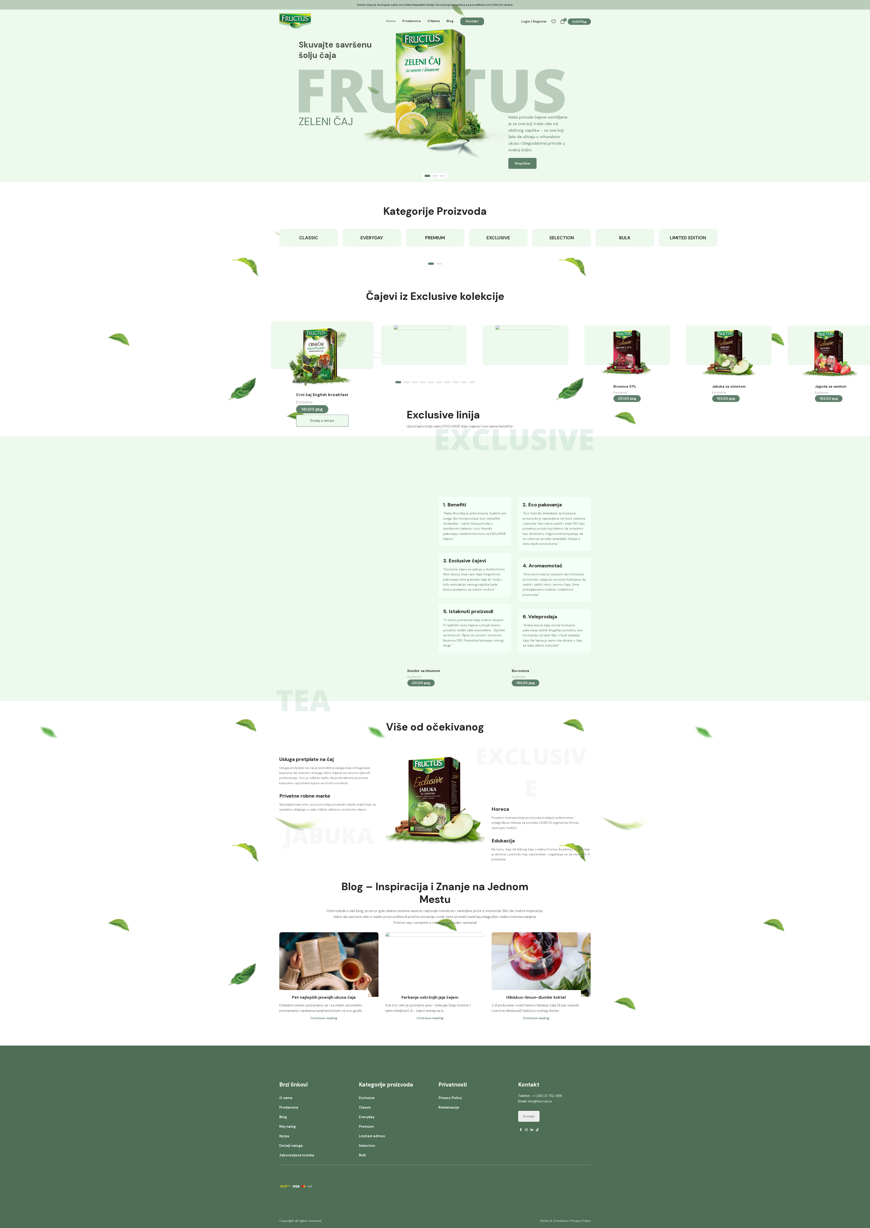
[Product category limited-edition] (688, 237)
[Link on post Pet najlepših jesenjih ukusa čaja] (329, 964)
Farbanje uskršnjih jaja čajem (430, 997)
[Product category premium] (435, 237)
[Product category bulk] (625, 237)
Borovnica (520, 671)
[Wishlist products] (553, 21)
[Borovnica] (523, 496)
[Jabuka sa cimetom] (727, 353)
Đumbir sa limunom (423, 671)
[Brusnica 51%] (625, 353)
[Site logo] (295, 21)
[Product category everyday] (372, 237)
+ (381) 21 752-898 (547, 1096)
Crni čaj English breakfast (322, 394)
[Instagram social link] (526, 1130)
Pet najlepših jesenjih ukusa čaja (324, 997)
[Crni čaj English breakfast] (320, 355)
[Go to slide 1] (427, 176)
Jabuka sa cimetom (729, 386)
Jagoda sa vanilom (830, 386)
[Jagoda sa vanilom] (829, 353)
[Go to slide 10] (472, 382)
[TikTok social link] (537, 1130)
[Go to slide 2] (435, 176)
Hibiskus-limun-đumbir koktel (536, 997)
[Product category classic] (309, 237)
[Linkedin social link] (532, 1130)
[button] (322, 421)
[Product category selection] (562, 237)
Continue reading (323, 1018)
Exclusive (304, 401)
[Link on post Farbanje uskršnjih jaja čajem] (435, 964)
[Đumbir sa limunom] (422, 496)
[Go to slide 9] (464, 382)
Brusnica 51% (624, 386)
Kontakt (529, 1116)
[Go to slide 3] (443, 176)
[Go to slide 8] (456, 382)
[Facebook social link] (521, 1130)
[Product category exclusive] (498, 237)
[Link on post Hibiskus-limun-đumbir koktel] (541, 964)
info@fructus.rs (540, 1101)
